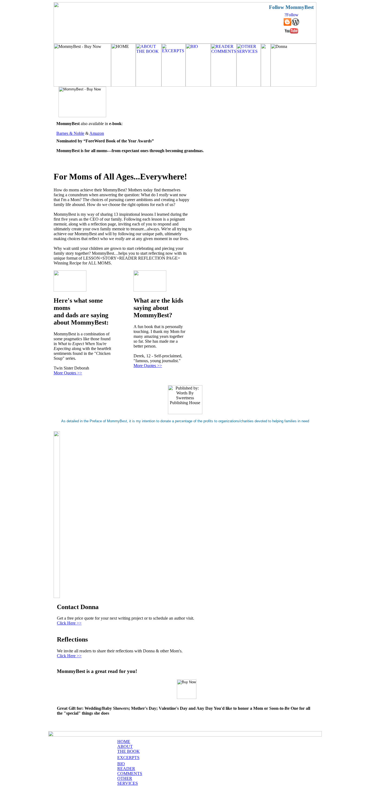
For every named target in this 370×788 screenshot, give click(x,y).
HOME (123, 741)
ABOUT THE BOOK (128, 749)
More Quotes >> (68, 373)
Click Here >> (69, 623)
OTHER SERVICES (127, 781)
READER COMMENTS (129, 771)
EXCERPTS (128, 757)
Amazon (96, 133)
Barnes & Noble (70, 133)
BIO (121, 763)
